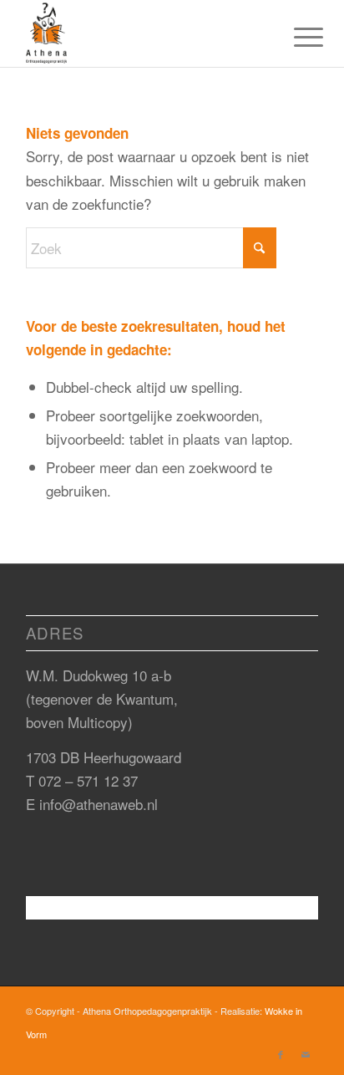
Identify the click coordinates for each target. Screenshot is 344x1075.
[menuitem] (295, 35)
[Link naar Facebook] (280, 1054)
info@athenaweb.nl (98, 803)
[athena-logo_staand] (143, 33)
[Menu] (295, 35)
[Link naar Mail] (305, 1054)
